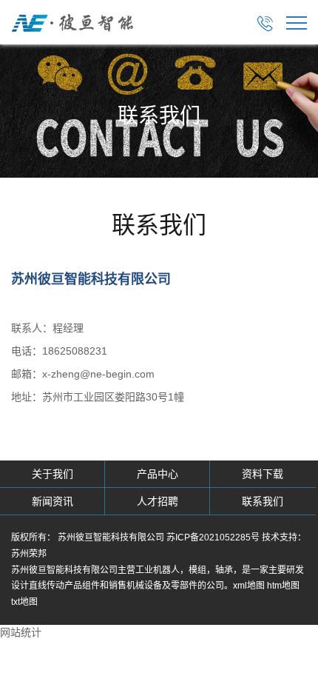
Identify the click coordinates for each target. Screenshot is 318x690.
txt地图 (24, 602)
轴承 (224, 570)
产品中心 (157, 474)
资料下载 (262, 474)
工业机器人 (157, 570)
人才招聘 (157, 501)
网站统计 (20, 632)
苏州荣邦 (29, 554)
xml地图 (249, 585)
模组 (197, 570)
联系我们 (262, 501)
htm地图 (283, 585)
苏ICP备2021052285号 (213, 537)
